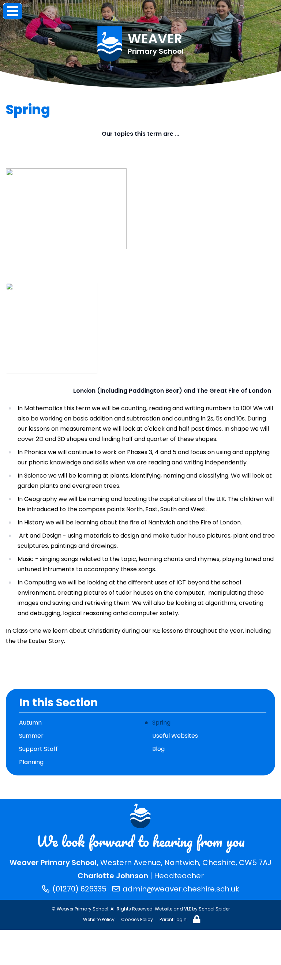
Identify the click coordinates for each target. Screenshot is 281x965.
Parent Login (173, 919)
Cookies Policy (137, 919)
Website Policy (99, 919)
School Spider (214, 909)
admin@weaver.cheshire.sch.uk (181, 889)
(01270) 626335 (79, 889)
